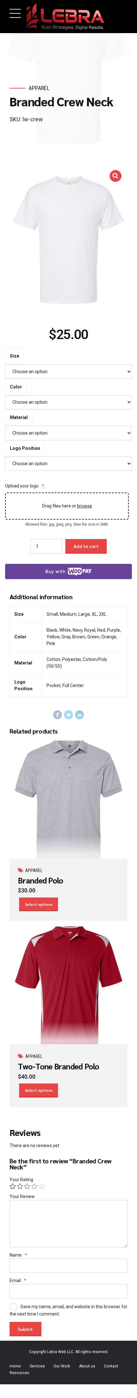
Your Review (22, 1196)
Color (16, 386)
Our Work (62, 1366)
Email (18, 1280)
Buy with (55, 571)
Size (14, 355)
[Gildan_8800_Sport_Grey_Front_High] (68, 800)
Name (18, 1255)
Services (37, 1366)
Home (15, 1366)
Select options (39, 904)
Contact (111, 1366)
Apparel (39, 88)
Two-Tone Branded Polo (58, 1066)
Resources (19, 1373)
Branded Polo (40, 880)
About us (87, 1366)
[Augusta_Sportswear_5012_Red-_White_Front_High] (68, 985)
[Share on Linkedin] (79, 714)
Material (19, 417)
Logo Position (25, 448)
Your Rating (21, 1179)
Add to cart (86, 546)
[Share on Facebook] (57, 714)
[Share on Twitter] (68, 714)
